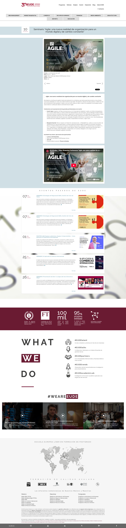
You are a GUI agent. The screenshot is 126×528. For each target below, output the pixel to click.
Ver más (73, 210)
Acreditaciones (75, 520)
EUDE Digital (61, 522)
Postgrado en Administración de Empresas (88, 496)
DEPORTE (55, 18)
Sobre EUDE (100, 5)
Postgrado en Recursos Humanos (86, 502)
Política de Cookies (54, 520)
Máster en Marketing (26, 502)
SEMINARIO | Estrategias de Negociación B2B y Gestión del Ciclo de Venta (54, 196)
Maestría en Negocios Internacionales (58, 498)
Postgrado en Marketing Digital (85, 501)
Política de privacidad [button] (44, 520)
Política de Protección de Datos (65, 520)
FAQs (80, 520)
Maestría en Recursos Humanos (57, 502)
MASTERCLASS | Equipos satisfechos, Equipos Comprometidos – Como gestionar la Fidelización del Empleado (55, 236)
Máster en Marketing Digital (27, 504)
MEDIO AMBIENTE (96, 15)
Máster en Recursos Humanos (28, 505)
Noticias (69, 5)
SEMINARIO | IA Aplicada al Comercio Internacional (50, 256)
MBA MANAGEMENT (14, 15)
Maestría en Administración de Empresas (59, 496)
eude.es (11, 526)
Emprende (88, 5)
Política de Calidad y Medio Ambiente (89, 520)
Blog (94, 5)
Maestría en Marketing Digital (56, 501)
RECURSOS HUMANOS (63, 15)
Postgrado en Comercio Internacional (87, 498)
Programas (62, 5)
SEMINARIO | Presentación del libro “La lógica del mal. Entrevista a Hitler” (54, 277)
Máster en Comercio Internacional (29, 501)
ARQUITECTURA (112, 15)
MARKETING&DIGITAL (30, 15)
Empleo (75, 5)
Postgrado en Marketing (84, 499)
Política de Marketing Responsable (31, 522)
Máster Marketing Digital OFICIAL (29, 498)
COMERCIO (47, 15)
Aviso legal (37, 520)
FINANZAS (79, 15)
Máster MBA (24, 499)
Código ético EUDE (43, 522)
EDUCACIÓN (71, 18)
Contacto (101, 9)
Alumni (81, 5)
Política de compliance (53, 522)
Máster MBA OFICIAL (26, 496)
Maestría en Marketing (55, 499)
